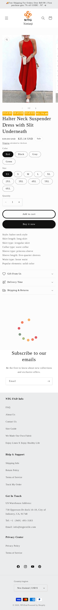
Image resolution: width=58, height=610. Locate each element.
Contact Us (11, 421)
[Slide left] (22, 108)
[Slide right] (36, 108)
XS (7, 174)
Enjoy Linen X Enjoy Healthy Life (23, 443)
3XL (21, 181)
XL (49, 174)
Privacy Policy (13, 546)
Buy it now (29, 224)
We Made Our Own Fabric (19, 436)
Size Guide (11, 428)
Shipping (5, 143)
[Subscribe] (48, 381)
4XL (34, 181)
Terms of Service (14, 477)
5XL (47, 181)
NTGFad (23, 605)
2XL (8, 181)
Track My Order (14, 484)
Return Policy (12, 470)
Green (9, 161)
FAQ (8, 407)
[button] (6, 18)
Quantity (6, 196)
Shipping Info (12, 463)
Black (21, 154)
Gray (35, 154)
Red (8, 154)
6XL (8, 188)
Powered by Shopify (36, 605)
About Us (10, 414)
